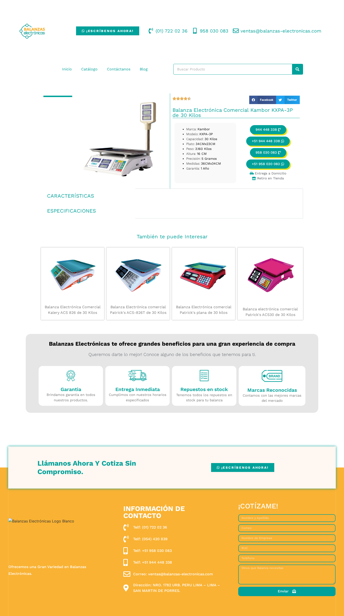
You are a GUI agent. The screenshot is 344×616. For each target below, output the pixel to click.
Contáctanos (118, 69)
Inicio (67, 69)
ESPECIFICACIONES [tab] (71, 211)
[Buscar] (297, 69)
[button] (262, 100)
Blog (144, 69)
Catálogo (89, 69)
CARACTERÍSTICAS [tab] (70, 196)
